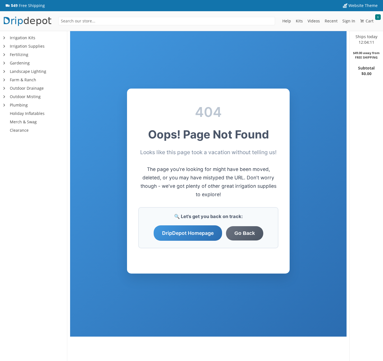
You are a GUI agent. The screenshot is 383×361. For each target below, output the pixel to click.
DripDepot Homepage (188, 233)
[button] (25, 5)
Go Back (244, 233)
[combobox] (166, 21)
